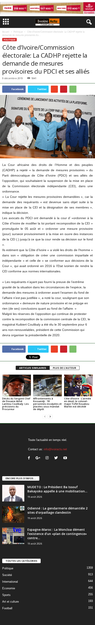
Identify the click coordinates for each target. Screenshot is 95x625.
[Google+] (39, 458)
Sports (6, 595)
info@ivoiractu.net (55, 449)
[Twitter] (57, 458)
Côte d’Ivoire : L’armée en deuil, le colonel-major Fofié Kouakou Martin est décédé (77, 402)
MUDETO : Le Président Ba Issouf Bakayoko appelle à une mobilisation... (57, 489)
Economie (8, 588)
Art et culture (10, 601)
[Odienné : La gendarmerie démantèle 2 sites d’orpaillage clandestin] (13, 514)
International (10, 581)
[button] (88, 22)
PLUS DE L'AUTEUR (64, 367)
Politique (18, 31)
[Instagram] (48, 458)
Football (7, 608)
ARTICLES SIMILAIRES (32, 367)
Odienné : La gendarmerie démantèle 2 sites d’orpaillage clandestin (57, 510)
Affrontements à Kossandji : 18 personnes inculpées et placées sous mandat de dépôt (47, 404)
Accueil (5, 31)
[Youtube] (66, 458)
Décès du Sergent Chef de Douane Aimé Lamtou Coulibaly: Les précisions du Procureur (16, 404)
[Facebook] (29, 458)
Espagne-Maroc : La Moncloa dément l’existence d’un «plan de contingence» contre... (57, 533)
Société (7, 575)
